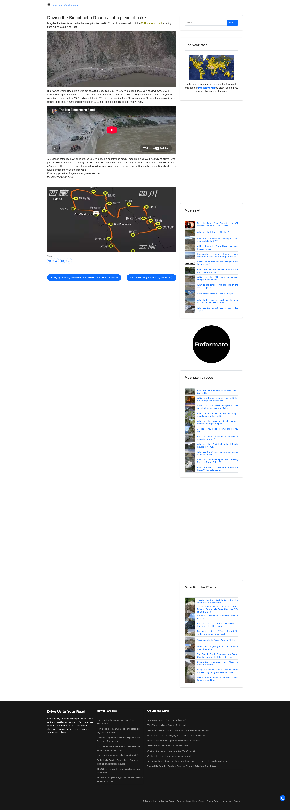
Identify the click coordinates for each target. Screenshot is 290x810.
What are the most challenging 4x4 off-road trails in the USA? (217, 239)
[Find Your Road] (211, 67)
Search (232, 22)
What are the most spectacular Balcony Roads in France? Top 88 (217, 461)
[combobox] (206, 23)
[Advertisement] (111, 308)
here (83, 725)
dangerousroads (65, 4)
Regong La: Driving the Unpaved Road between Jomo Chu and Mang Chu (85, 277)
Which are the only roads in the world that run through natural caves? (217, 399)
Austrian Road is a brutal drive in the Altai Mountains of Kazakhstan (217, 601)
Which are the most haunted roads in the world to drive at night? (217, 270)
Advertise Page (166, 801)
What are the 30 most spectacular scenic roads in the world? (217, 453)
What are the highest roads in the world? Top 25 (217, 309)
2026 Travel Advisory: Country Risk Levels (167, 725)
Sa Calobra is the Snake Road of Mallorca (217, 640)
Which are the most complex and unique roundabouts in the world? (217, 414)
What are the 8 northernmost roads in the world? (170, 756)
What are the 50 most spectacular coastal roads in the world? (217, 437)
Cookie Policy (213, 801)
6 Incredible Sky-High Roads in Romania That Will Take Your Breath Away (182, 766)
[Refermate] (211, 344)
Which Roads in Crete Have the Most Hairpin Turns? (217, 247)
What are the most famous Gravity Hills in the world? (217, 391)
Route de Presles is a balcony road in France (217, 617)
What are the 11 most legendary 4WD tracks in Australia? (174, 740)
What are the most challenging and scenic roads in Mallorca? (176, 735)
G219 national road (151, 23)
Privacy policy (149, 801)
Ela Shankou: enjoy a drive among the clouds (150, 277)
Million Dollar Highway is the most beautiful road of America (217, 647)
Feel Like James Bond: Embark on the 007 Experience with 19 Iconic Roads (217, 224)
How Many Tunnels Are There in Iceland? (166, 720)
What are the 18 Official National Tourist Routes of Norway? (217, 445)
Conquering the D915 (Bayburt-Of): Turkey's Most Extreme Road (217, 632)
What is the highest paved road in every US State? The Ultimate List (217, 301)
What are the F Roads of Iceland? (213, 232)
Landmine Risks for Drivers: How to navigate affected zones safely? (179, 730)
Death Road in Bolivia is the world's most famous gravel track (217, 678)
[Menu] (50, 4)
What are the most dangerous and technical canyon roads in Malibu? (217, 407)
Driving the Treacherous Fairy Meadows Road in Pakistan (217, 663)
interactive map (207, 88)
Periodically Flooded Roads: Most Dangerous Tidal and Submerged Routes (217, 255)
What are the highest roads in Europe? (215, 293)
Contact (237, 801)
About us (226, 801)
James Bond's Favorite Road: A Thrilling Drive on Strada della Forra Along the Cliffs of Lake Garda (217, 609)
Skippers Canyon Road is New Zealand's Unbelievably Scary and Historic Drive (217, 671)
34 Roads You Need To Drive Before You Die (217, 430)
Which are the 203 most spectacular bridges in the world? (217, 278)
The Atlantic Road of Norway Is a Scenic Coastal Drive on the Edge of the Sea (217, 655)
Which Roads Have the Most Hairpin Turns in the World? (217, 263)
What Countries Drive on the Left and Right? (168, 745)
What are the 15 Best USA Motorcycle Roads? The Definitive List (217, 468)
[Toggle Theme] (282, 798)
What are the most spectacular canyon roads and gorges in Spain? (217, 422)
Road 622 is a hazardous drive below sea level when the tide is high (217, 624)
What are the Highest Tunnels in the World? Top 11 (171, 751)
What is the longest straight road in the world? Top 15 (217, 286)
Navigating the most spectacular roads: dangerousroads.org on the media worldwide (187, 761)
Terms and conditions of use (190, 801)
